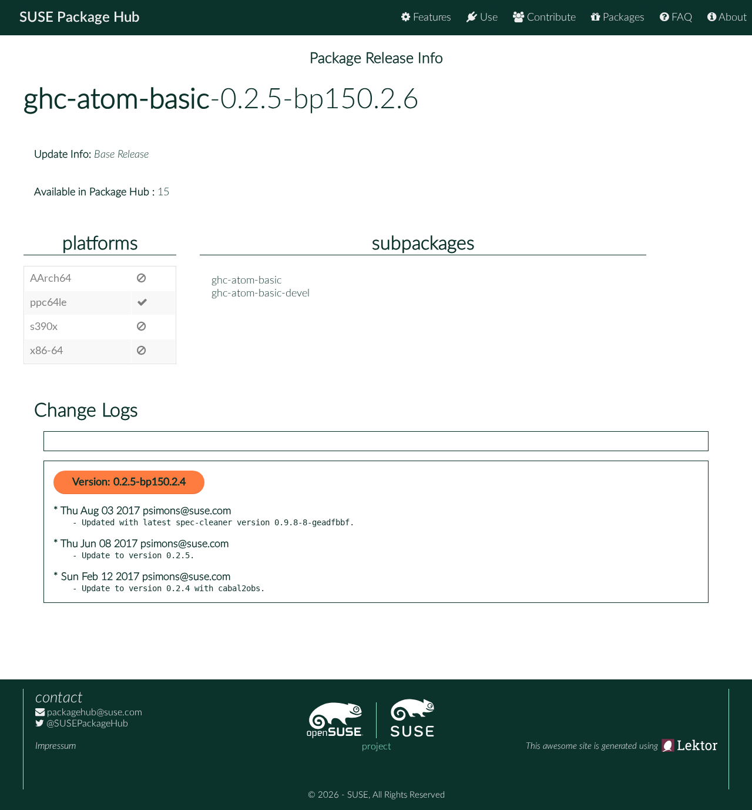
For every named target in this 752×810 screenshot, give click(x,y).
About (731, 17)
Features (430, 17)
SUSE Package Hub (79, 18)
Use (487, 17)
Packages (622, 17)
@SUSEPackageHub (86, 723)
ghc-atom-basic (117, 99)
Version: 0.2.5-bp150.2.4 (129, 482)
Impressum (55, 746)
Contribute (550, 17)
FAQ (680, 17)
